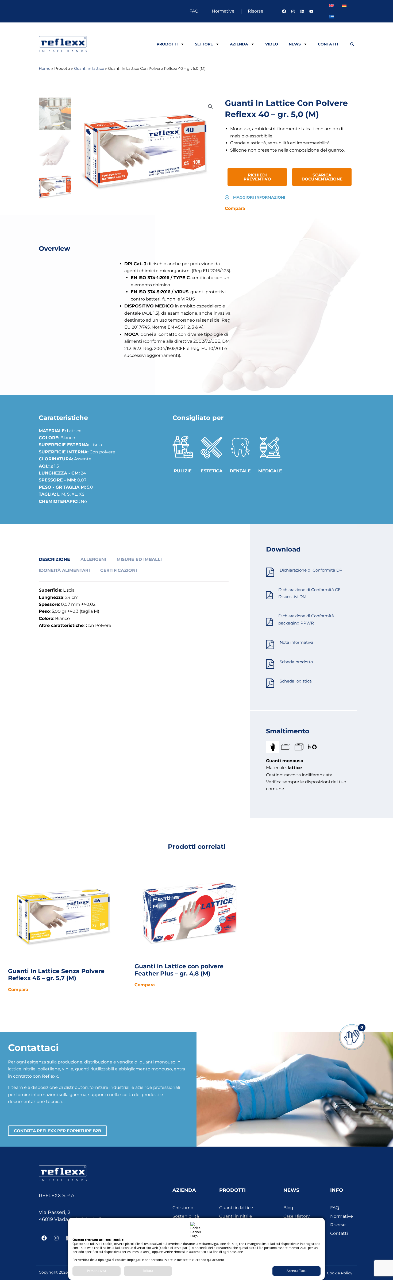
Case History (296, 1216)
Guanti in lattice (89, 68)
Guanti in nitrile (235, 1216)
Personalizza (96, 1271)
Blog (288, 1207)
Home (44, 68)
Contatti (328, 44)
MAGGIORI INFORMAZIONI (259, 197)
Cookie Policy (339, 1273)
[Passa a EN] (331, 5)
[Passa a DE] (344, 5)
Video (271, 44)
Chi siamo (182, 1207)
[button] (352, 44)
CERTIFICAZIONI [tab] (118, 570)
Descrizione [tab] (54, 559)
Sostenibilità (185, 1216)
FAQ (194, 11)
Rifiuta (148, 1271)
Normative (223, 11)
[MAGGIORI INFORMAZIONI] (227, 197)
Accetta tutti (296, 1271)
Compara (235, 208)
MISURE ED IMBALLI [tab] (139, 559)
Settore (204, 44)
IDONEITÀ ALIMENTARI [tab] (64, 570)
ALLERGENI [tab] (93, 559)
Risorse (255, 11)
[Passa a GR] (331, 16)
